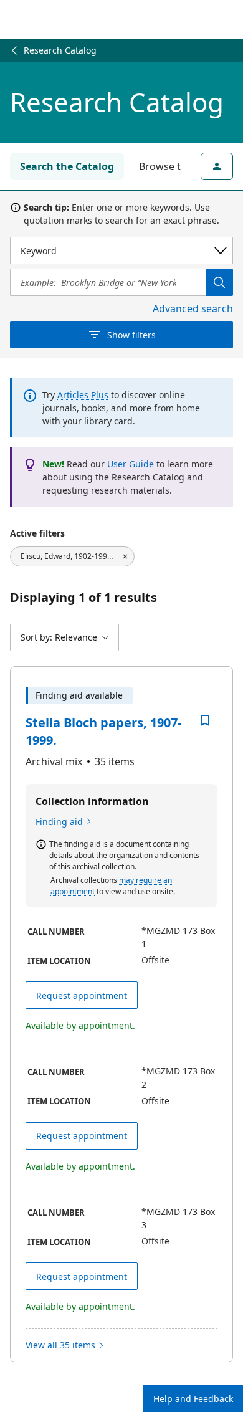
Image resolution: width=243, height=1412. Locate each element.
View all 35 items (60, 1345)
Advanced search (193, 308)
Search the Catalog (67, 166)
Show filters (131, 335)
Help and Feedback (193, 1399)
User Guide (130, 464)
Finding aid (59, 822)
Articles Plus (82, 395)
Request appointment (81, 995)
